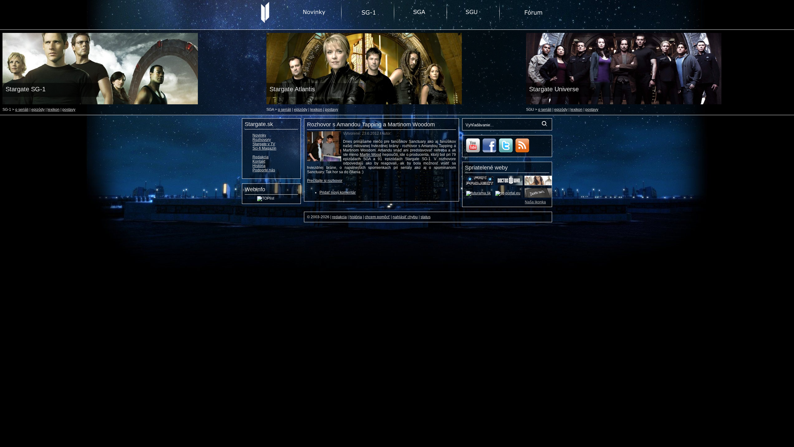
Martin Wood (370, 154)
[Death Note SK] (538, 196)
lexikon (53, 109)
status (425, 217)
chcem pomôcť (377, 217)
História (258, 166)
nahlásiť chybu (405, 217)
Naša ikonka (535, 202)
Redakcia (260, 157)
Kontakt (258, 161)
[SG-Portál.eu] (507, 193)
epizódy (38, 109)
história (356, 217)
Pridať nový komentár (337, 192)
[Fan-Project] (479, 184)
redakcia (339, 217)
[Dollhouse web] (538, 184)
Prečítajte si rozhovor (324, 180)
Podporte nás (263, 170)
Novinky (259, 135)
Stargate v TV (263, 144)
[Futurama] (478, 193)
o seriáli (22, 109)
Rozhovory (261, 140)
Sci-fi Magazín (264, 148)
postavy (68, 109)
